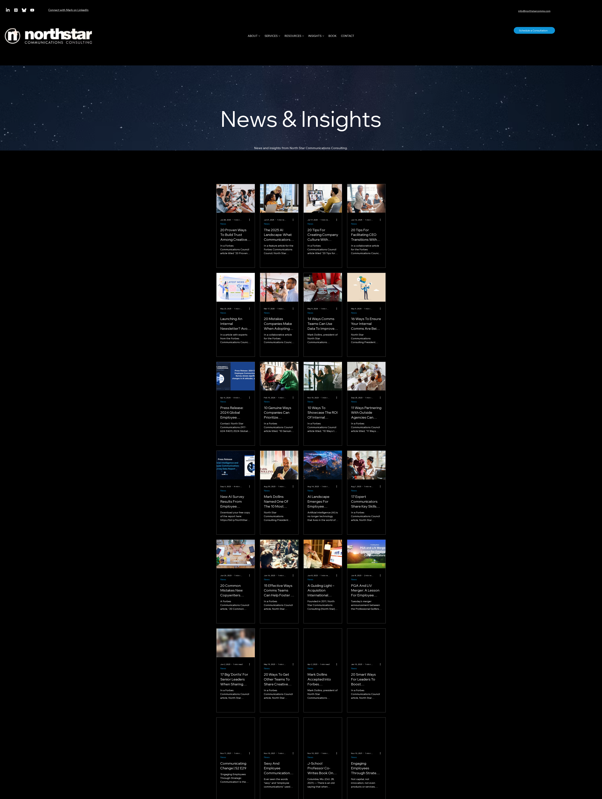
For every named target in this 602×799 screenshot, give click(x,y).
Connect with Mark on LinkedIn (68, 10)
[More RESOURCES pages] (303, 36)
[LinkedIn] (7, 10)
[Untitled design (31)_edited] (24, 10)
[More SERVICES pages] (279, 36)
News (223, 223)
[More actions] (250, 220)
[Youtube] (32, 10)
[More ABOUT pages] (259, 36)
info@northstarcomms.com (534, 11)
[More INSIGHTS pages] (323, 36)
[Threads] (16, 10)
